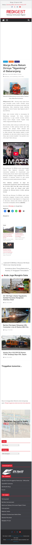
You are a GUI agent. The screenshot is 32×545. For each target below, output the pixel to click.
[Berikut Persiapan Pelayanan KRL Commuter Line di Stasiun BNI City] (16, 309)
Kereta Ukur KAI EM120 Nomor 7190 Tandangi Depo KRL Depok (14, 353)
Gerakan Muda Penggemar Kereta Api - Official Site (15, 480)
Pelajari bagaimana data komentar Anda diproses (17, 403)
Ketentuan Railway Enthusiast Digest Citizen (14, 505)
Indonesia (11, 61)
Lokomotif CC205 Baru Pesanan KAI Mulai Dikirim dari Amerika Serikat (8, 235)
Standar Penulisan (7, 517)
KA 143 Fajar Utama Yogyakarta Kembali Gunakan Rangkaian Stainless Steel (15, 298)
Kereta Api (17, 61)
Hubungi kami (5, 508)
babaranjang (6, 76)
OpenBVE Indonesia (7, 483)
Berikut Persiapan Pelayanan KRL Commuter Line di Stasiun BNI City (15, 326)
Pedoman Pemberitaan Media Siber (11, 514)
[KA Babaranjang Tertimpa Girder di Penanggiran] (20, 230)
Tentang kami (5, 499)
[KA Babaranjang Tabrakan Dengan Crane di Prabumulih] (8, 246)
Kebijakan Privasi (6, 520)
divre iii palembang (14, 76)
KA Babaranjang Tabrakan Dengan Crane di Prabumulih (7, 251)
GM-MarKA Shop (6, 486)
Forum (3, 489)
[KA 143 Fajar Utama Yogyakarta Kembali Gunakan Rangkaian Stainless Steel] (16, 279)
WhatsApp (11, 206)
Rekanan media (6, 511)
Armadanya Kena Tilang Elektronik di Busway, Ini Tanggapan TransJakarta (17, 269)
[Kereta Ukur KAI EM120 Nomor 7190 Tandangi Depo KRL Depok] (16, 336)
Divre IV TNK (21, 76)
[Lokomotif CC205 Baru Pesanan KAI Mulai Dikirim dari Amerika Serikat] (8, 230)
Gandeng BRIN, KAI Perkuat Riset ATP (16, 4)
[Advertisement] (16, 42)
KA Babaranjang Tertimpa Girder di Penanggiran (19, 235)
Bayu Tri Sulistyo (18, 74)
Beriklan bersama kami (8, 502)
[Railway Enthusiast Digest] (3, 20)
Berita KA (5, 61)
